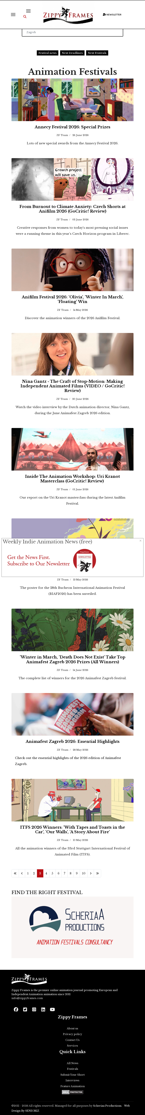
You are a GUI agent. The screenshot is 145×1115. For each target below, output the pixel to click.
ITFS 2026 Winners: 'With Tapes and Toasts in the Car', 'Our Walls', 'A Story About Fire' (72, 829)
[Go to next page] (91, 873)
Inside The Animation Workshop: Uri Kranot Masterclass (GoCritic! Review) (72, 478)
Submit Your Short (72, 1074)
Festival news (48, 53)
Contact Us (72, 1040)
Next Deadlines (72, 53)
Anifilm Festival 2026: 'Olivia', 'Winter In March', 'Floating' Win (72, 299)
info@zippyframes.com (27, 998)
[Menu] (13, 14)
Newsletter (113, 14)
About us (72, 1028)
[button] (24, 17)
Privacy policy (72, 1034)
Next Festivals (97, 53)
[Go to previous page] (22, 873)
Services (72, 1045)
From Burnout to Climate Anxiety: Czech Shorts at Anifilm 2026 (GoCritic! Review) (72, 209)
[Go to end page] (97, 873)
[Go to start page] (15, 873)
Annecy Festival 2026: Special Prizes (72, 127)
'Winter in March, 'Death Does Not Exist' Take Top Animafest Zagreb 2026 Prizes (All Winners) (72, 659)
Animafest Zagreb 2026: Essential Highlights (73, 741)
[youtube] (52, 1008)
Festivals (72, 1068)
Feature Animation (72, 1086)
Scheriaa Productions (107, 1105)
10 (83, 873)
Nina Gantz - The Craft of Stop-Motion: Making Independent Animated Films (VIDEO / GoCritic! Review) (73, 386)
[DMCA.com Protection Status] (72, 1092)
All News (72, 1063)
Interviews (72, 1080)
